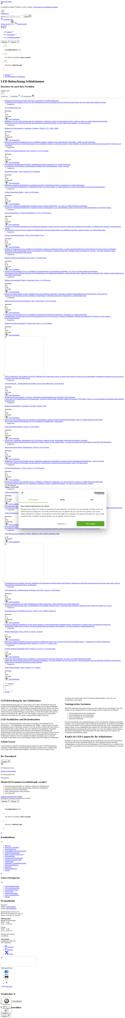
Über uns (7, 846)
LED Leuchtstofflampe (12, 895)
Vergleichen (10, 664)
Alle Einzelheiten (14, 679)
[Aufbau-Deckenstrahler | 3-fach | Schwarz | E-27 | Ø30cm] (64, 600)
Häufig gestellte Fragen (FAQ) (14, 854)
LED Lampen (9, 891)
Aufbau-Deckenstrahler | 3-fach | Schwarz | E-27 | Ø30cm (22, 667)
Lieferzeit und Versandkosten (14, 858)
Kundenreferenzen (10, 849)
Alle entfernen (17, 1001)
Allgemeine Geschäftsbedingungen (15, 863)
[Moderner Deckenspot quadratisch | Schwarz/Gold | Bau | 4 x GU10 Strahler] (64, 256)
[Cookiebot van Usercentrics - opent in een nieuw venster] (95, 493)
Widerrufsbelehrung (11, 868)
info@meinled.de (11, 908)
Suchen (3, 16)
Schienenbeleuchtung (11, 893)
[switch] (6, 1010)
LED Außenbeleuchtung (12, 888)
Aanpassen (61, 523)
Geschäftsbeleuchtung (11, 890)
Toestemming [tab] (33, 500)
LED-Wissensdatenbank (12, 853)
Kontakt (7, 870)
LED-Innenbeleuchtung (12, 886)
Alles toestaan (90, 523)
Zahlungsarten (9, 861)
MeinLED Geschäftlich (12, 847)
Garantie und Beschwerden (13, 860)
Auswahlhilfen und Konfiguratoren (15, 851)
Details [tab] (62, 500)
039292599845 (11, 907)
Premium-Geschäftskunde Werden (11, 796)
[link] (9, 684)
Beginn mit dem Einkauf (8, 771)
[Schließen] (3, 11)
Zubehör (7, 897)
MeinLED (9, 986)
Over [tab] (91, 500)
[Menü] (10, 998)
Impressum (8, 867)
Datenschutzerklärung (11, 865)
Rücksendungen (10, 856)
